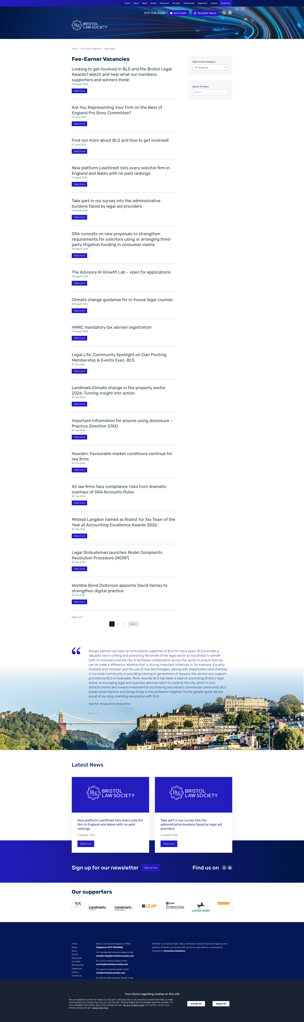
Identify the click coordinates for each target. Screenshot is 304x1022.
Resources (164, 3)
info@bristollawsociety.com (110, 973)
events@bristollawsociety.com (112, 964)
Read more (79, 90)
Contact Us (225, 3)
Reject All (221, 1004)
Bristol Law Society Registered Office (113, 944)
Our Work (176, 3)
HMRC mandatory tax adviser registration (112, 327)
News (144, 3)
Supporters (202, 3)
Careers (214, 3)
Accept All (196, 1004)
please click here (100, 1007)
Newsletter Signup (207, 13)
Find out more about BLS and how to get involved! (120, 140)
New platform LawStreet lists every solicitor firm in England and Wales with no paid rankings (110, 824)
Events (153, 3)
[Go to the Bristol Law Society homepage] (89, 13)
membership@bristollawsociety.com (115, 956)
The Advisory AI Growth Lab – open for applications (121, 272)
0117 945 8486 (154, 13)
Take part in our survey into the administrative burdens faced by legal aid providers (191, 824)
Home (127, 3)
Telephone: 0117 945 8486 (109, 947)
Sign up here (150, 867)
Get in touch (180, 13)
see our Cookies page (133, 1005)
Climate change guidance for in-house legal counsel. (123, 299)
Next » (133, 624)
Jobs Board (109, 49)
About (136, 3)
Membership (189, 3)
